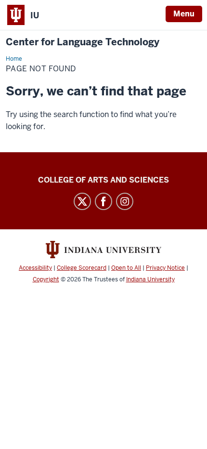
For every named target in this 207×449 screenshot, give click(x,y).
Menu (183, 14)
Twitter (82, 201)
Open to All (126, 268)
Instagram (124, 201)
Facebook (103, 201)
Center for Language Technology (82, 42)
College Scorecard (81, 268)
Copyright (46, 279)
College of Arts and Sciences (103, 180)
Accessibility (35, 268)
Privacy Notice (165, 268)
